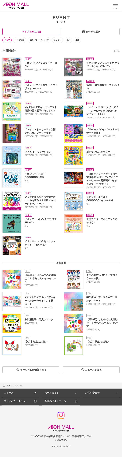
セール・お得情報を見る (33, 369)
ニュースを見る (93, 369)
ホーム (10, 385)
